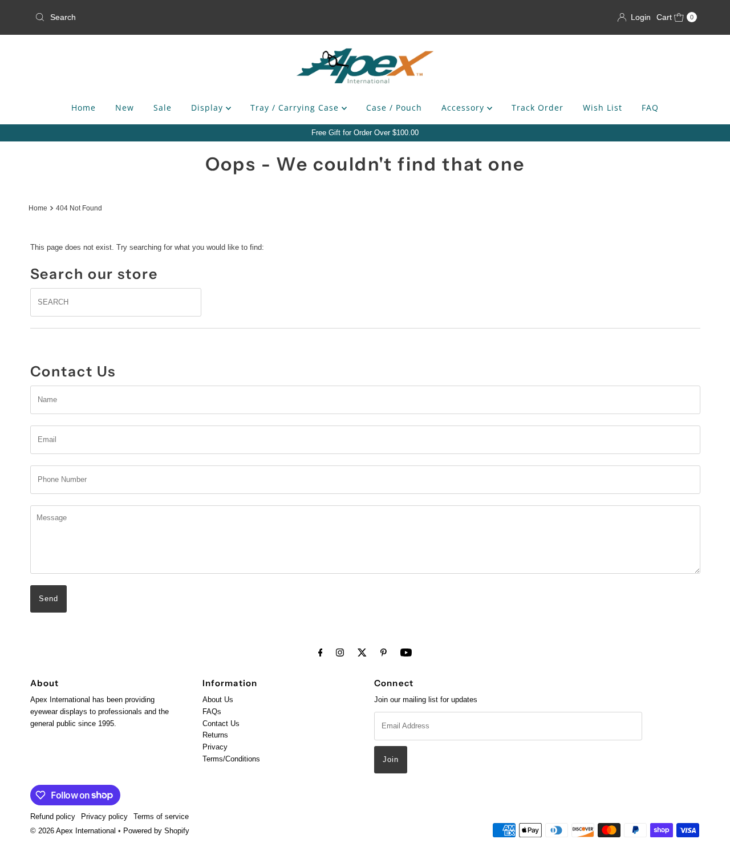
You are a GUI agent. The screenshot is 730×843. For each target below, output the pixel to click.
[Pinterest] (383, 653)
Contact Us (221, 723)
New (124, 107)
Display (208, 107)
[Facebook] (320, 653)
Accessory (464, 107)
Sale (162, 107)
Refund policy (52, 816)
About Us (217, 699)
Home (83, 107)
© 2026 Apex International (73, 830)
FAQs (211, 711)
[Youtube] (406, 653)
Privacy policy (104, 816)
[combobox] (138, 17)
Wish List (602, 107)
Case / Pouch (394, 107)
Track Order (537, 107)
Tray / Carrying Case (296, 107)
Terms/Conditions (231, 759)
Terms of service (161, 816)
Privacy (215, 747)
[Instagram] (340, 653)
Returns (215, 735)
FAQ (650, 107)
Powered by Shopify (156, 830)
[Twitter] (362, 653)
